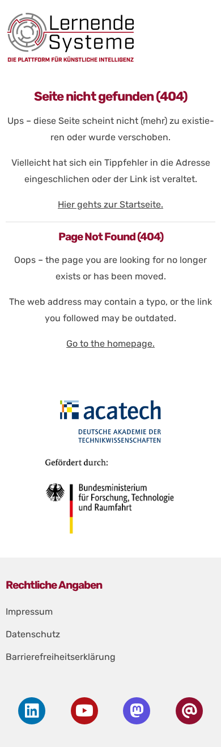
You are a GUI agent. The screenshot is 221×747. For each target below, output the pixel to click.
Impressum (29, 611)
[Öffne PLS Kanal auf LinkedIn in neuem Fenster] (32, 711)
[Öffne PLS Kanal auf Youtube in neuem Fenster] (84, 711)
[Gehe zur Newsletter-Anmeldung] (189, 711)
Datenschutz (33, 634)
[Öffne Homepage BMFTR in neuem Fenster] (111, 500)
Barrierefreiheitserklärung (61, 656)
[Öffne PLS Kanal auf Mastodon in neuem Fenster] (136, 711)
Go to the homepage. (110, 343)
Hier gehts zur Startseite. (110, 204)
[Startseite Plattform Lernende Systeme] (107, 37)
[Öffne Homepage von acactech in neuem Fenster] (111, 421)
